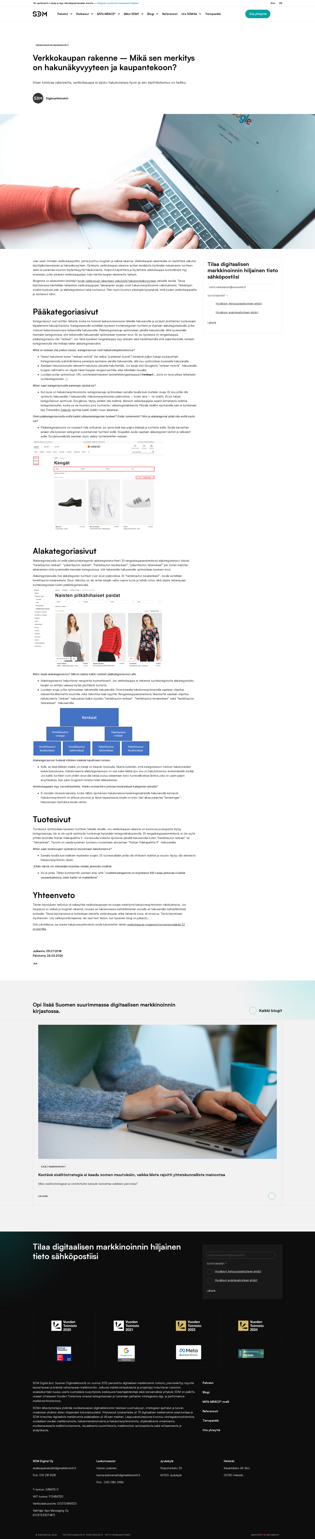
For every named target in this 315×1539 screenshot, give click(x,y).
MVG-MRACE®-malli (216, 1401)
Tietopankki (211, 1420)
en (280, 3)
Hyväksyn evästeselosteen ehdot (237, 312)
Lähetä (212, 322)
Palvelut (208, 1383)
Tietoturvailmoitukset (118, 1535)
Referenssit (210, 1411)
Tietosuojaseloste (73, 1535)
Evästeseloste (94, 1535)
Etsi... (274, 3)
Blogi (206, 1392)
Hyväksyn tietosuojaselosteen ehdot (239, 303)
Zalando (66, 410)
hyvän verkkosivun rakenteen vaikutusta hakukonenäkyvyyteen (117, 281)
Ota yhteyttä (211, 1430)
